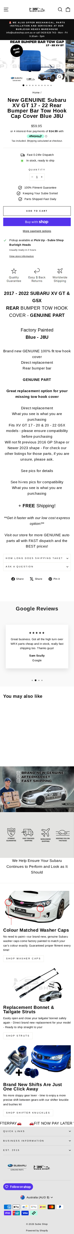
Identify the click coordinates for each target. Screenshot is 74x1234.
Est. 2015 (11, 1150)
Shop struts (18, 1035)
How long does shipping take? (34, 558)
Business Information (23, 1140)
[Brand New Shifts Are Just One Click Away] (37, 1062)
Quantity (37, 169)
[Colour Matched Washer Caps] (37, 908)
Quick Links (14, 1131)
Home (36, 92)
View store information (21, 256)
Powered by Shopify (37, 1230)
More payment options (37, 231)
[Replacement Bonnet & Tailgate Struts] (37, 985)
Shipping (32, 141)
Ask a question (20, 566)
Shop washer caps (23, 958)
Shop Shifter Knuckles (28, 1112)
